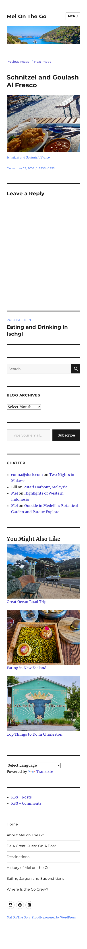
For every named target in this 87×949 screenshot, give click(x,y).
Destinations (18, 857)
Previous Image (18, 61)
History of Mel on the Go (28, 868)
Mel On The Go (26, 16)
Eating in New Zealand (26, 668)
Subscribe (66, 435)
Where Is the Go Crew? (27, 889)
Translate (44, 771)
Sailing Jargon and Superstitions (35, 878)
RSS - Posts (21, 797)
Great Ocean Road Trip (26, 601)
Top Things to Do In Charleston (34, 734)
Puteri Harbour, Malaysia (45, 487)
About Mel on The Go (25, 835)
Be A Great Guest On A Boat (31, 846)
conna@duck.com (27, 474)
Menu (73, 16)
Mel (14, 493)
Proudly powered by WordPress (54, 917)
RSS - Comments (26, 803)
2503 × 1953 (46, 168)
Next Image (42, 61)
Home (12, 824)
